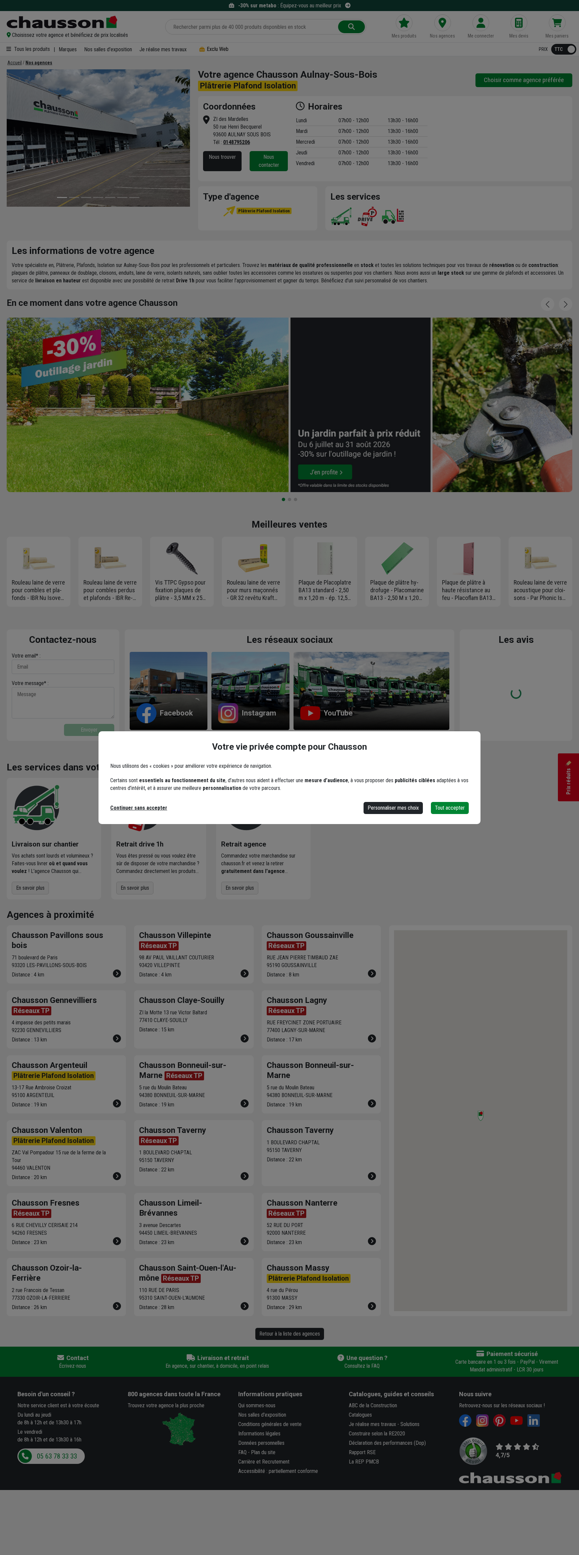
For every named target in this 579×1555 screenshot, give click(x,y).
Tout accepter (450, 808)
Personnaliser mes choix (393, 808)
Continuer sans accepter (138, 808)
